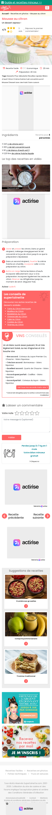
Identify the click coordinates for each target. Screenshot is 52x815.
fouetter (33, 261)
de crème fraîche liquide (22, 153)
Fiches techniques (17, 773)
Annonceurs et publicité (15, 798)
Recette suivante (38, 516)
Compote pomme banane (26, 639)
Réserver (16, 279)
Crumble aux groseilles (26, 601)
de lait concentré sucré (19, 147)
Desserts (10, 76)
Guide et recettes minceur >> (23, 2)
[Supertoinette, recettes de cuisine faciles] (5, 8)
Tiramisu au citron (15, 324)
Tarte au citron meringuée (19, 308)
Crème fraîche (20, 79)
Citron (10, 79)
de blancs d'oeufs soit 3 (18, 150)
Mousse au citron (38, 13)
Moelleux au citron (15, 311)
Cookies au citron (15, 322)
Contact (32, 798)
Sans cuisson (34, 82)
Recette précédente (16, 516)
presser (18, 249)
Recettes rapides (35, 76)
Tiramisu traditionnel (26, 676)
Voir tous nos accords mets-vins (32, 387)
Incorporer (29, 264)
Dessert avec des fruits (18, 82)
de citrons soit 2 (16, 144)
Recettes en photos (20, 13)
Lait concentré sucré (35, 79)
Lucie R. (12, 286)
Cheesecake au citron (17, 316)
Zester (9, 249)
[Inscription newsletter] (26, 742)
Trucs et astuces (39, 773)
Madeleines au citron (16, 314)
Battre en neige (13, 271)
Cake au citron (14, 319)
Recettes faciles (14, 770)
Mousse (5, 82)
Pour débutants (21, 76)
